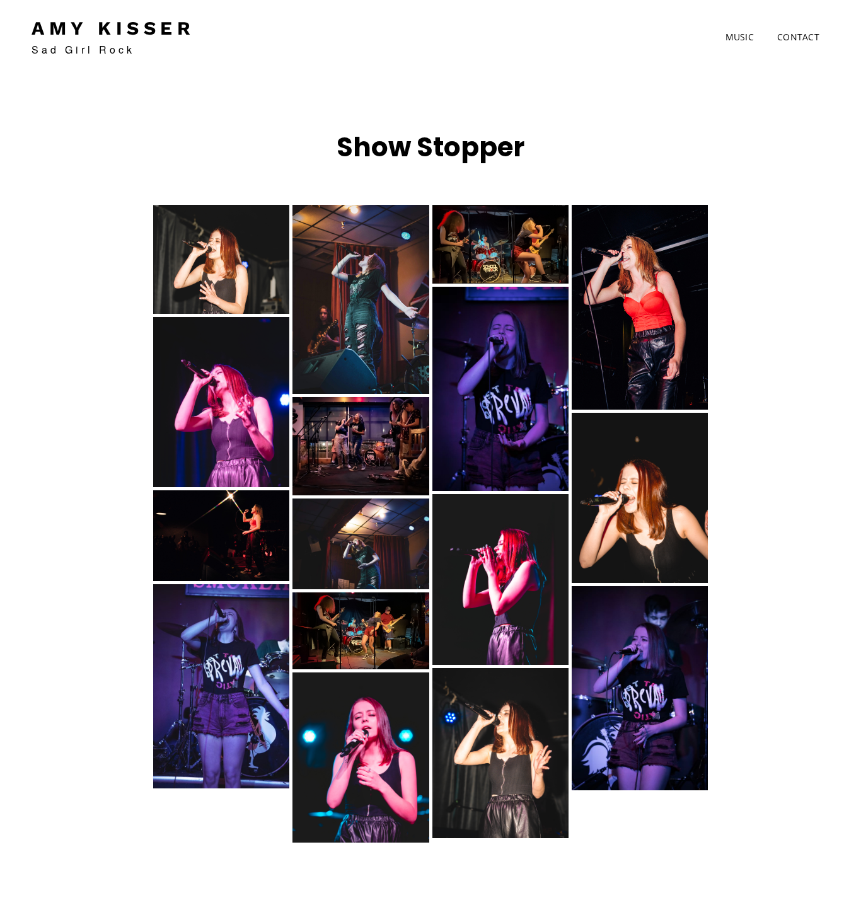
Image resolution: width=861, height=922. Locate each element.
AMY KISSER (113, 28)
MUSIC (739, 37)
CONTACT (798, 37)
